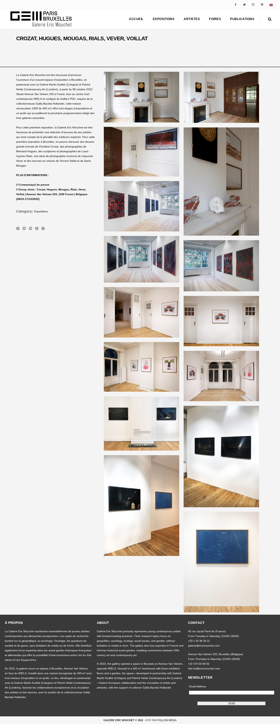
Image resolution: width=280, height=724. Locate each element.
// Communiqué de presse (32, 184)
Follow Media (167, 720)
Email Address (197, 686)
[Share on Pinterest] (43, 228)
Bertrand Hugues (26, 151)
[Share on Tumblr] (36, 228)
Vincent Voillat (68, 160)
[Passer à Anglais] (271, 5)
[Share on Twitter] (24, 228)
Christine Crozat (48, 146)
